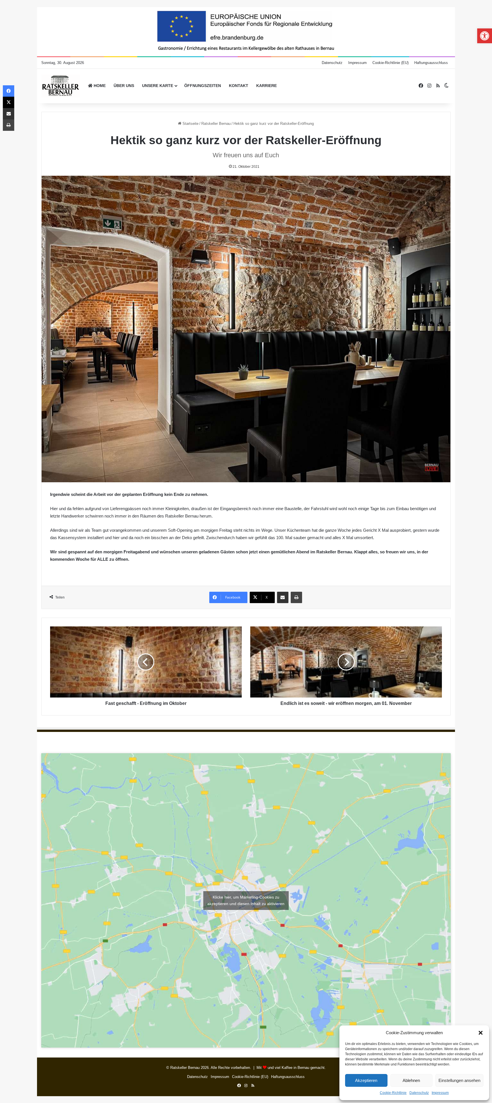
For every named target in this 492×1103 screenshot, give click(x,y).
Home (99, 85)
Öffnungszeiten (202, 85)
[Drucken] (296, 597)
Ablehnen (411, 1080)
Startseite (189, 123)
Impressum (440, 1093)
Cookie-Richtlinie (393, 1093)
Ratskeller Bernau (216, 123)
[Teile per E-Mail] (282, 597)
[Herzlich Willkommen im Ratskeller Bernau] (60, 86)
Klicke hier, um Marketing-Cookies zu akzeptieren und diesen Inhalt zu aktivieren (245, 900)
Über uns (124, 85)
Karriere (266, 85)
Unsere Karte (157, 85)
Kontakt (238, 85)
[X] (8, 102)
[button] (480, 1033)
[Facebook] (8, 91)
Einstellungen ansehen (459, 1080)
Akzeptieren (366, 1080)
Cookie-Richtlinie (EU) (390, 63)
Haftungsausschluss (431, 63)
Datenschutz (419, 1093)
